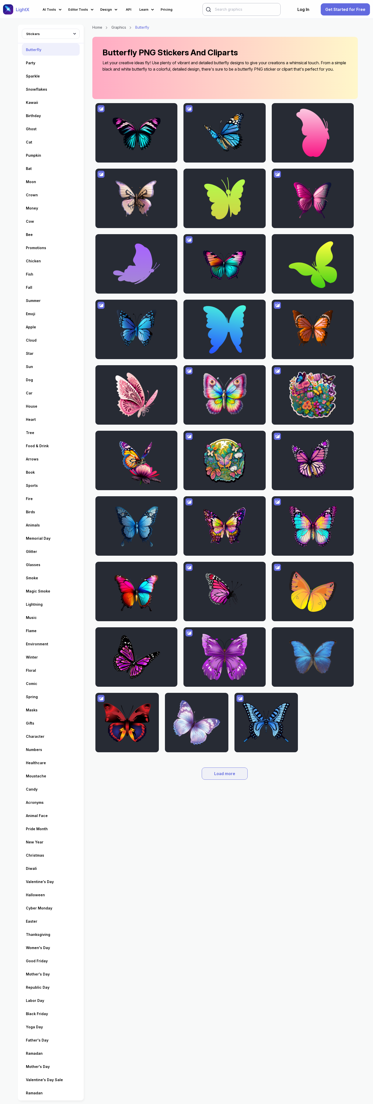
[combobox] (50, 33)
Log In (303, 9)
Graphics (118, 27)
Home (97, 27)
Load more (224, 773)
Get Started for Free (345, 9)
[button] (53, 8)
